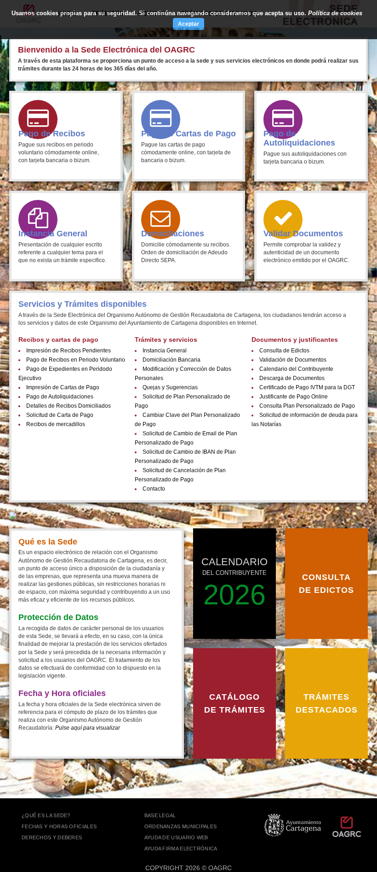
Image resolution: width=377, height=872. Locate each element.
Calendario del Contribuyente (296, 369)
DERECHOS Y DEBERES (52, 837)
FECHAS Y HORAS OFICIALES (59, 826)
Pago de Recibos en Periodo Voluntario (75, 360)
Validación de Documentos (292, 360)
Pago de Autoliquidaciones (59, 396)
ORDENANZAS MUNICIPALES (180, 826)
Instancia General (165, 350)
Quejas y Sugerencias (170, 387)
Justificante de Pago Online (293, 396)
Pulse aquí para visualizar (87, 728)
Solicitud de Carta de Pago (59, 415)
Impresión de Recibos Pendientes (68, 350)
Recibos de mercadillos (55, 424)
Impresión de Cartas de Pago (62, 387)
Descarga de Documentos (292, 378)
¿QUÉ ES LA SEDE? (46, 815)
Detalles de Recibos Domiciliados (68, 406)
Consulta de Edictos (284, 350)
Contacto (154, 489)
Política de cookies (335, 13)
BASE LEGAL (160, 815)
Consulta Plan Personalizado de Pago (307, 406)
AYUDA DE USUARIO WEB (176, 837)
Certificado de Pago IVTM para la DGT (307, 387)
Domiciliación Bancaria (171, 360)
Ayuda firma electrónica (180, 848)
